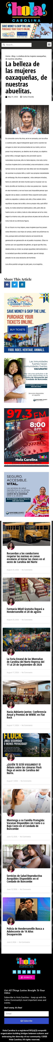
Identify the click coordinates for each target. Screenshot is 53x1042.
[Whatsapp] (34, 972)
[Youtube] (29, 972)
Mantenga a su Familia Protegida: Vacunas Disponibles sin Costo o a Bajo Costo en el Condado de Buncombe (26, 824)
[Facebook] (14, 972)
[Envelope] (38, 972)
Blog (13, 56)
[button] (49, 44)
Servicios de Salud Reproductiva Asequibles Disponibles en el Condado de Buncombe (24, 878)
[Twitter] (24, 972)
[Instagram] (19, 972)
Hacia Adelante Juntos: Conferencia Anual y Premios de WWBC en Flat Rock (26, 714)
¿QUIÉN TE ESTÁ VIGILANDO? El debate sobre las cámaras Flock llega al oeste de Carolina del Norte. (24, 769)
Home (7, 56)
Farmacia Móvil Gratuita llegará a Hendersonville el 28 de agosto (25, 610)
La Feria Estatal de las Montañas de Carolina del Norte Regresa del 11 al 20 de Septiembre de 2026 (25, 661)
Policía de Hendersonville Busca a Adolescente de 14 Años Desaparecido (25, 931)
